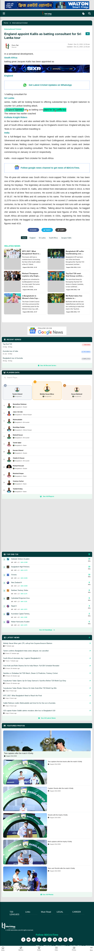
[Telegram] (65, 939)
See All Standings (45, 630)
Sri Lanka (9, 98)
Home (6, 23)
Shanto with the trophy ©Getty (58, 815)
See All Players (48, 496)
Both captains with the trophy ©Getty (60, 841)
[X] (39, 939)
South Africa (10, 57)
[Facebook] (23, 939)
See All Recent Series (48, 365)
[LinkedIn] (60, 939)
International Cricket (20, 23)
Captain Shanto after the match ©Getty (60, 788)
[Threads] (71, 939)
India (6, 133)
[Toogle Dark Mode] (83, 13)
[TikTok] (44, 939)
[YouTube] (28, 939)
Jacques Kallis (66, 238)
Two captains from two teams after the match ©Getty (65, 761)
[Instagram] (34, 939)
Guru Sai (15, 45)
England (8, 75)
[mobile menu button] (4, 13)
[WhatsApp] (49, 939)
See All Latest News (48, 718)
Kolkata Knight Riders (15, 117)
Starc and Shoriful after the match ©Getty (61, 868)
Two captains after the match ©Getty (18, 753)
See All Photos (48, 894)
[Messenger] (55, 939)
